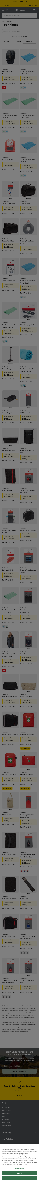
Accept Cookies (19, 1178)
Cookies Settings (19, 1168)
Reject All (19, 1173)
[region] (19, 1162)
